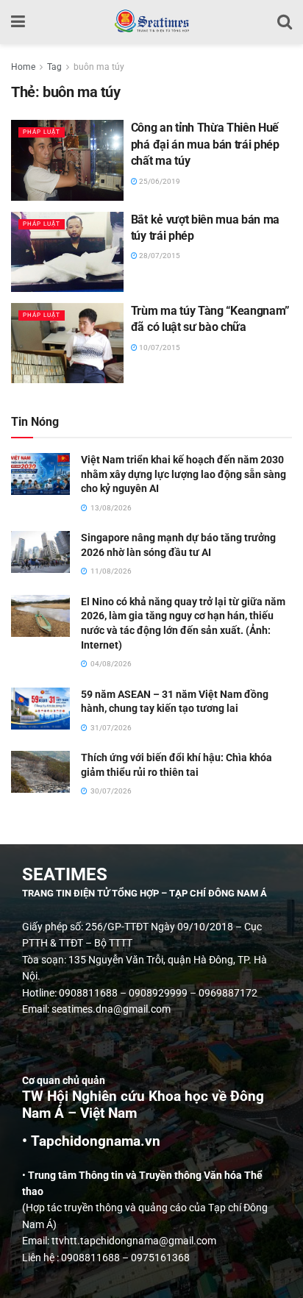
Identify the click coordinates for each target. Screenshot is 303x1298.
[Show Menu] (18, 22)
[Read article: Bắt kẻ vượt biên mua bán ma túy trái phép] (67, 252)
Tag (54, 67)
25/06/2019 (159, 181)
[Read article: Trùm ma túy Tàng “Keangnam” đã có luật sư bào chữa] (67, 343)
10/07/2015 (159, 347)
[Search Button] (284, 22)
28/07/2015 (159, 256)
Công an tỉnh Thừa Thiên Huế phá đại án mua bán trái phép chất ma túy (205, 144)
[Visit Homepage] (151, 22)
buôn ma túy (99, 67)
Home (23, 67)
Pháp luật (41, 132)
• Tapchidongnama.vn (91, 1141)
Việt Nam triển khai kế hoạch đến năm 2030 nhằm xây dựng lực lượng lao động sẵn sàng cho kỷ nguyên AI (183, 474)
